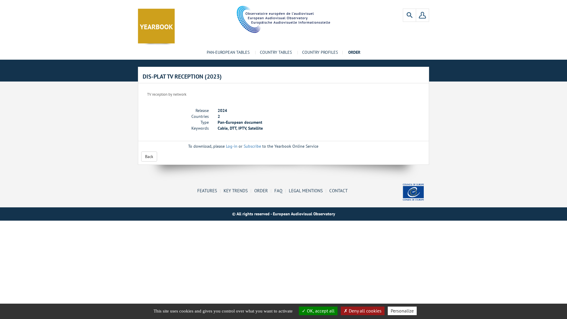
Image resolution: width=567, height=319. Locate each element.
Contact (338, 190)
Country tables (276, 52)
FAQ (278, 190)
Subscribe (252, 146)
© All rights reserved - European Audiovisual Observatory (283, 214)
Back (149, 156)
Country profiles (320, 52)
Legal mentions (306, 190)
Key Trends (236, 190)
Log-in (231, 146)
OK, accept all (320, 311)
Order (261, 190)
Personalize (402, 311)
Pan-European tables (228, 52)
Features (207, 190)
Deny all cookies (365, 311)
